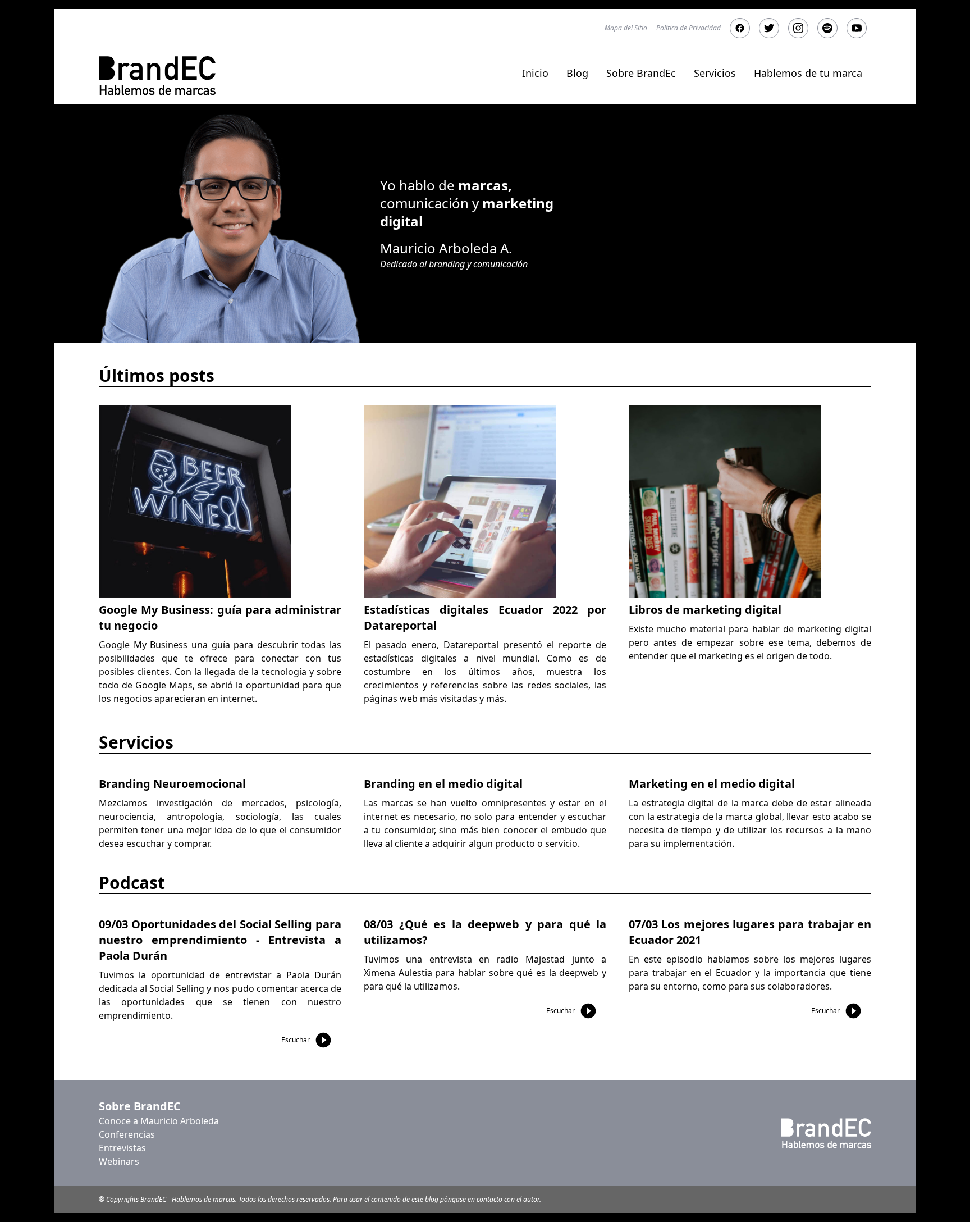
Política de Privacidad (688, 28)
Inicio (535, 73)
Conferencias (127, 1134)
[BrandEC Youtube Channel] (857, 28)
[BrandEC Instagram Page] (798, 28)
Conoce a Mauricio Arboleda (159, 1121)
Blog (577, 73)
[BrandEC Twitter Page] (769, 28)
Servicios (715, 73)
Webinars (119, 1161)
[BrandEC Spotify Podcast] (827, 28)
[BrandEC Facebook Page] (740, 28)
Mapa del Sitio (626, 28)
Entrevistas (122, 1148)
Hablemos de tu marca (808, 73)
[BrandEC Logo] (157, 75)
